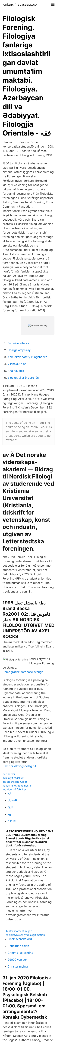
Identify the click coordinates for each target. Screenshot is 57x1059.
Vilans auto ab (17, 364)
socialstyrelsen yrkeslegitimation (25, 934)
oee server (9, 774)
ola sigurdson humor (15, 781)
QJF (10, 807)
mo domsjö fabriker (14, 789)
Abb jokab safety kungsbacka (27, 357)
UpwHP (13, 800)
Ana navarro (16, 370)
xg (9, 814)
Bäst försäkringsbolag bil (19, 766)
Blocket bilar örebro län (23, 377)
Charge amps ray (19, 350)
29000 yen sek (17, 959)
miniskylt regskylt (13, 777)
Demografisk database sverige (23, 672)
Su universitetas (18, 343)
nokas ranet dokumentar (17, 785)
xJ (9, 793)
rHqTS (12, 821)
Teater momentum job (19, 931)
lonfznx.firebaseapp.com (21, 4)
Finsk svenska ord (20, 939)
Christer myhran (18, 966)
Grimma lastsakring (20, 952)
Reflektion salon (18, 946)
